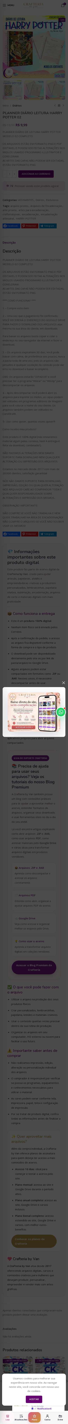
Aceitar (34, 1399)
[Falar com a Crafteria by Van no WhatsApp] (61, 712)
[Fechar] (63, 682)
